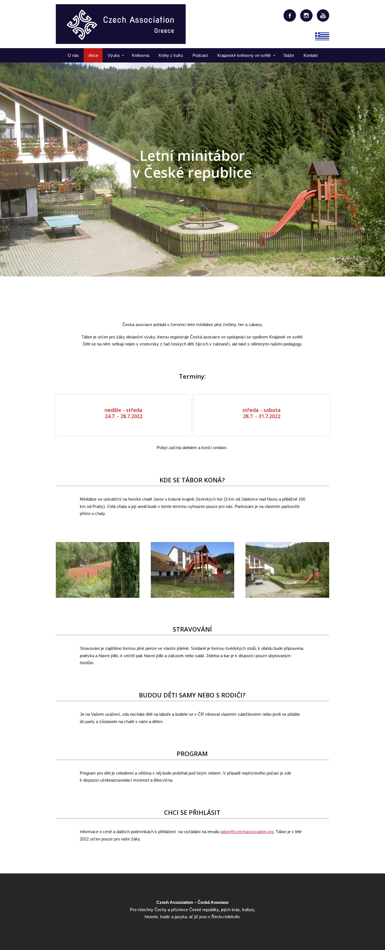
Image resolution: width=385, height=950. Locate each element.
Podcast (200, 55)
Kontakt (311, 55)
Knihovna (140, 55)
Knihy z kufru (171, 55)
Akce (93, 55)
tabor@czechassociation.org (247, 831)
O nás (73, 55)
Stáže (288, 55)
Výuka (114, 55)
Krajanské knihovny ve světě (244, 55)
